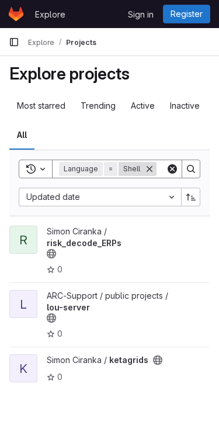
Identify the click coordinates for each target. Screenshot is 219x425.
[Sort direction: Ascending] (191, 197)
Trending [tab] (98, 105)
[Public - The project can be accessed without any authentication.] (51, 253)
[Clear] (172, 169)
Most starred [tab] (41, 105)
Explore (50, 14)
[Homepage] (16, 14)
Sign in (141, 14)
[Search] (191, 169)
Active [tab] (143, 105)
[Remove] (149, 169)
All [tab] (22, 135)
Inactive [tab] (185, 105)
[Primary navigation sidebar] (14, 42)
